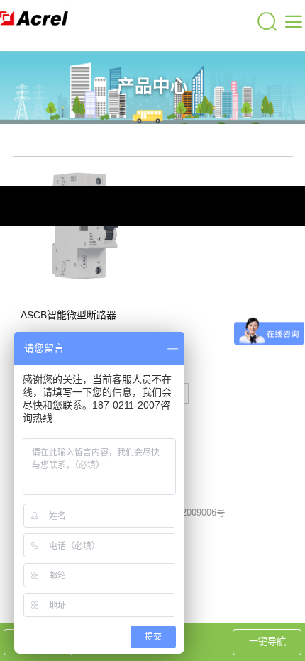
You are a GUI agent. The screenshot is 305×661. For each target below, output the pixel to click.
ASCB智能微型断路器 (68, 315)
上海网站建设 (248, 462)
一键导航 (267, 641)
